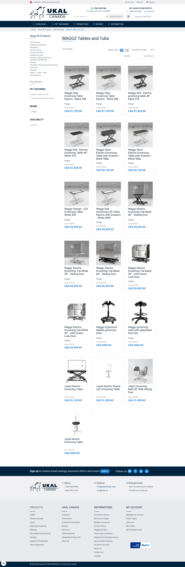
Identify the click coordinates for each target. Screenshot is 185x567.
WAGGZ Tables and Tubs (40, 94)
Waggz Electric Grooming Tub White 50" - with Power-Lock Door (76, 332)
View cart (130, 522)
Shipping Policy (100, 530)
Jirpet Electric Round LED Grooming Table (108, 388)
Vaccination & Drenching (40, 533)
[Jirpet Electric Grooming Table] (76, 371)
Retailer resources (102, 522)
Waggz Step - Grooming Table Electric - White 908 (107, 96)
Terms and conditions (103, 533)
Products (36, 507)
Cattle (32, 515)
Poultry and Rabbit (37, 53)
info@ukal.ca (102, 490)
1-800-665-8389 (134, 11)
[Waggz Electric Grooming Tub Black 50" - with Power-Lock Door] (140, 253)
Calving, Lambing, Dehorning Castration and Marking (40, 59)
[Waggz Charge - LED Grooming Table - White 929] (76, 194)
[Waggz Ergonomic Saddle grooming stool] (108, 312)
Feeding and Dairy (36, 55)
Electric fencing (35, 50)
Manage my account (134, 515)
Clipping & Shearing (38, 526)
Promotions (82, 24)
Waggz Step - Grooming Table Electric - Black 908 (75, 96)
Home (33, 30)
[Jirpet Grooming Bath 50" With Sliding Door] (140, 371)
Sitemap (65, 541)
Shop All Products (45, 30)
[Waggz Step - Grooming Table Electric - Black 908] (76, 78)
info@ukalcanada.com (106, 487)
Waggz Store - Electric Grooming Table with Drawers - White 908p (140, 154)
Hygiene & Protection (39, 541)
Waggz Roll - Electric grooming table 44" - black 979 (140, 96)
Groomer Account (101, 545)
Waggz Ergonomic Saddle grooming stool (106, 330)
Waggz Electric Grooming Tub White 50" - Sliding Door (76, 271)
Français (152, 2)
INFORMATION (117, 24)
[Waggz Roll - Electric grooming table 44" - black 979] (140, 78)
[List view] (126, 50)
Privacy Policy (100, 526)
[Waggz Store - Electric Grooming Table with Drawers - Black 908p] (108, 135)
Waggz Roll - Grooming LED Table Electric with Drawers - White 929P (108, 213)
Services (65, 530)
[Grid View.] (121, 50)
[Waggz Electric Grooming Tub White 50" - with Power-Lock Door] (76, 312)
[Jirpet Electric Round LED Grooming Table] (108, 371)
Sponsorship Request (103, 541)
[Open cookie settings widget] (3, 563)
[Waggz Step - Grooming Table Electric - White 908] (108, 78)
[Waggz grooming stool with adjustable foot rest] (140, 312)
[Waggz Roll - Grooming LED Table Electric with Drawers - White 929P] (108, 194)
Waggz (34, 111)
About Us (140, 2)
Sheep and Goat (36, 518)
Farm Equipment (37, 545)
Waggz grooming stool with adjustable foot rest (140, 330)
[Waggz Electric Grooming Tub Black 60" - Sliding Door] (108, 253)
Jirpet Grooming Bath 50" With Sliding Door (140, 389)
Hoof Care (33, 67)
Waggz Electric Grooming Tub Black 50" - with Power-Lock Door (139, 272)
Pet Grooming (62, 24)
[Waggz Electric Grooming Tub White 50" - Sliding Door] (76, 253)
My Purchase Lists (134, 530)
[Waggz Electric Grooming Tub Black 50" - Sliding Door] (140, 194)
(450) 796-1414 (71, 490)
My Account (129, 2)
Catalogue (40, 24)
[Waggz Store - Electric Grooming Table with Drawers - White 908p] (140, 135)
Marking (33, 530)
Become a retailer (101, 518)
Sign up (104, 471)
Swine (32, 522)
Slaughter (33, 70)
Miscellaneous (35, 75)
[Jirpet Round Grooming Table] (76, 424)
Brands (99, 24)
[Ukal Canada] (49, 12)
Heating (33, 62)
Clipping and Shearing (38, 45)
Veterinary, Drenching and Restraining (44, 65)
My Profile (130, 526)
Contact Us (150, 11)
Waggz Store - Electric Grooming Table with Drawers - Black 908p (108, 154)
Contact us (98, 552)
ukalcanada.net (68, 533)
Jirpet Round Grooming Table (73, 441)
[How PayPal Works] (140, 545)
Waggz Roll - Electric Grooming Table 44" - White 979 (76, 152)
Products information (71, 522)
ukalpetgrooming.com (71, 537)
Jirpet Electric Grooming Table (73, 388)
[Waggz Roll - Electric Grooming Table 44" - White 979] (76, 135)
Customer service (101, 515)
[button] (143, 16)
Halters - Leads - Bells (38, 73)
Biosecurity (34, 47)
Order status (131, 518)
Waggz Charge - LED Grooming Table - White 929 (76, 211)
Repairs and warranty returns (106, 537)
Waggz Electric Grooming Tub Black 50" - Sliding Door (139, 211)
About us (98, 548)
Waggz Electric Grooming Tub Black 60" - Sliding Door (108, 271)
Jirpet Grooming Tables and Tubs (43, 98)
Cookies (97, 556)
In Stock (34, 125)
